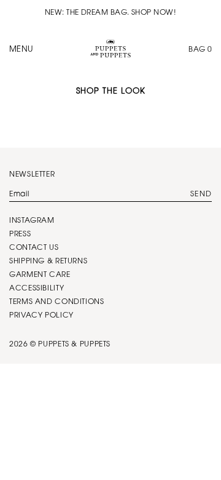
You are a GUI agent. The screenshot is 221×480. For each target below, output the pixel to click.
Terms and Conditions (56, 302)
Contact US (33, 248)
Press (20, 234)
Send (201, 194)
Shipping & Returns (48, 261)
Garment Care (40, 275)
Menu (21, 50)
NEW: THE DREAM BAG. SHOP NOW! (110, 13)
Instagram (32, 221)
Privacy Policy (41, 315)
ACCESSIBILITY (36, 288)
